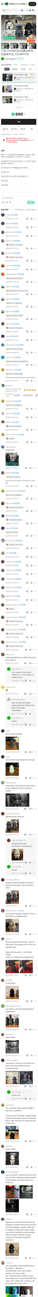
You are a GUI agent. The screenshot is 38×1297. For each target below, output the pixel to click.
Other (33, 64)
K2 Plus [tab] (14, 68)
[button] (34, 10)
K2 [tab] (30, 68)
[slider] (30, 389)
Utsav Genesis (10, 58)
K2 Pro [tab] (23, 68)
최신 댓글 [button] (31, 209)
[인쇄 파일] (30, 10)
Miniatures (24, 64)
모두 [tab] (6, 68)
